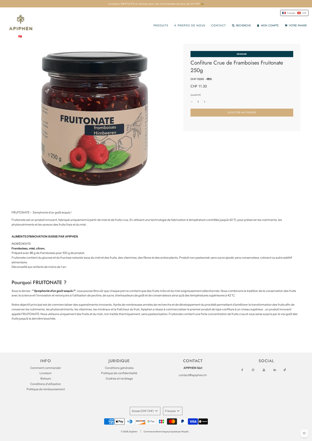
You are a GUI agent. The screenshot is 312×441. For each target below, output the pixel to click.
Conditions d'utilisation (45, 384)
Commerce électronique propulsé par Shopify (166, 431)
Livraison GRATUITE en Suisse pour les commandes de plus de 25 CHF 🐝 (156, 3)
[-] (191, 102)
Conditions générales (119, 368)
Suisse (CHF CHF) (143, 411)
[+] (204, 102)
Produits (160, 25)
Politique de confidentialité (119, 373)
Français (170, 411)
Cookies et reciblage (119, 378)
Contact (218, 25)
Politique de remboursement (46, 389)
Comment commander (45, 368)
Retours (45, 378)
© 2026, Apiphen (129, 431)
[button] (294, 13)
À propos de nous (189, 25)
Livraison (46, 373)
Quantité (195, 95)
